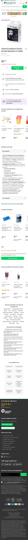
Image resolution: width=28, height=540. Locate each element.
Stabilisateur (12, 323)
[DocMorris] (10, 3)
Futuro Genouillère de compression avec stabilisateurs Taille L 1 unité (13, 348)
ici (19, 493)
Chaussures (20, 314)
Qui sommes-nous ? (8, 435)
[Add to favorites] (25, 68)
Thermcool (4, 53)
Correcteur (15, 316)
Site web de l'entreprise (9, 447)
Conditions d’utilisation (14, 514)
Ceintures (6, 314)
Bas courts (14, 310)
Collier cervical (8, 316)
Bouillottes (16, 312)
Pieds (7, 319)
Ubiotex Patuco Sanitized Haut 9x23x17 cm (13, 337)
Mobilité (10, 317)
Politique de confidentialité (14, 513)
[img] (14, 56)
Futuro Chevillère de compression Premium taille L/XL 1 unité (13, 345)
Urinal (17, 323)
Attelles (5, 310)
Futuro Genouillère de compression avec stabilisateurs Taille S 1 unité (13, 354)
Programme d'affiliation (9, 441)
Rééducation (15, 321)
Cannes (22, 312)
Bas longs (20, 310)
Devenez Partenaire (8, 443)
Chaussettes (13, 314)
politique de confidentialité (13, 482)
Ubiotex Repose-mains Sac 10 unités (13, 329)
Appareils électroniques (17, 308)
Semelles (22, 321)
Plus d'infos (9, 103)
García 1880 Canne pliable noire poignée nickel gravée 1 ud (13, 331)
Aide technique (7, 308)
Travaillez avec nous (8, 439)
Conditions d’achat (14, 515)
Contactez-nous (7, 424)
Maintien (5, 317)
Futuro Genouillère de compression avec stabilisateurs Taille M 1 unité (13, 342)
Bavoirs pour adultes (7, 312)
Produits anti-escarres (15, 319)
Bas (9, 310)
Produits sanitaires (7, 321)
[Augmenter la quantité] (7, 68)
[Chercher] (24, 6)
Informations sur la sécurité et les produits (12, 203)
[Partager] (26, 49)
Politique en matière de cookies (14, 516)
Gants (20, 316)
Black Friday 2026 (7, 449)
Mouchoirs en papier (18, 317)
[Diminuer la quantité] (3, 68)
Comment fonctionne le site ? (11, 437)
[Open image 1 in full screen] (14, 32)
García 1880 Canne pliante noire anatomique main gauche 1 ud (11, 334)
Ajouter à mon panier (17, 67)
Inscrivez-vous (23, 474)
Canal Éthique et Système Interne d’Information (14, 517)
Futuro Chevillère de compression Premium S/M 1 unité (13, 351)
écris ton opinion (12, 258)
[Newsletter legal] (2, 483)
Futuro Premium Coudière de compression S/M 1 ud (13, 339)
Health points (6, 445)
